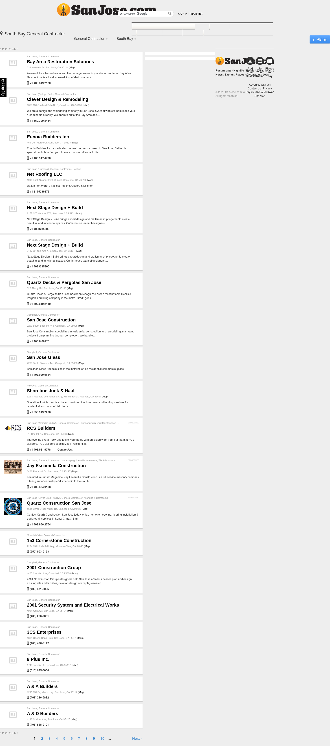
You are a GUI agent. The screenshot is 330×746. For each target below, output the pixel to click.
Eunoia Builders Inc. (48, 136)
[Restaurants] (162, 27)
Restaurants (223, 70)
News (219, 74)
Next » (137, 738)
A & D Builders (42, 713)
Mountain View (34, 535)
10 (102, 738)
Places (240, 74)
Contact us (254, 88)
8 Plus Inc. (38, 659)
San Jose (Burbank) (38, 169)
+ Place (319, 39)
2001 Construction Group (54, 567)
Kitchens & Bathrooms (96, 497)
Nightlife (238, 70)
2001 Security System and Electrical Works (73, 605)
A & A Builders (42, 686)
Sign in (182, 13)
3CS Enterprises (44, 632)
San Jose (32, 56)
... (118, 423)
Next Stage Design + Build (55, 207)
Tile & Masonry (107, 460)
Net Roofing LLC (44, 174)
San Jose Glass (43, 357)
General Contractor (49, 56)
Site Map (260, 96)
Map (72, 67)
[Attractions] (240, 27)
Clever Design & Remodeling (57, 99)
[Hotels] (215, 27)
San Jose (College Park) (40, 94)
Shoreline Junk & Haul (51, 390)
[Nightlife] (192, 27)
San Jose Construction (51, 319)
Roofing (77, 169)
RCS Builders (41, 428)
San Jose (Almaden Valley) (41, 423)
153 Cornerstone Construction (59, 540)
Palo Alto (31, 385)
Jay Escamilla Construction (56, 465)
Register (196, 13)
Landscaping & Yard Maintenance (98, 423)
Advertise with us (259, 84)
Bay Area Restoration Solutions (60, 61)
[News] (139, 27)
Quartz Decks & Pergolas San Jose (64, 282)
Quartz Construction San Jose (59, 503)
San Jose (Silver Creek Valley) (43, 497)
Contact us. (65, 449)
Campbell (32, 314)
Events (229, 74)
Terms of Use (264, 92)
